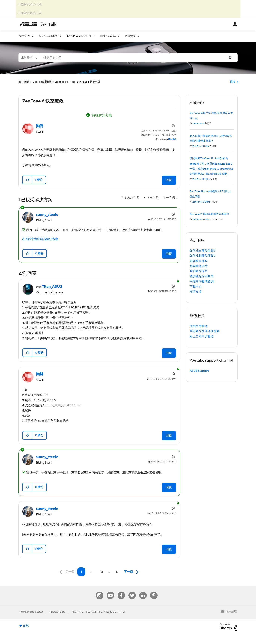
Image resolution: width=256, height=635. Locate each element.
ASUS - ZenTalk (38, 24)
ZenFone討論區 (42, 82)
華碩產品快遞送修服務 (205, 331)
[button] (27, 180)
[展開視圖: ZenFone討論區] (60, 36)
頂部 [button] (26, 626)
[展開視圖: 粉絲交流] (138, 36)
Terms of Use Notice (31, 612)
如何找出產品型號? (202, 251)
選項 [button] (232, 82)
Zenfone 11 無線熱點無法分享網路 (209, 214)
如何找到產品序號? (202, 256)
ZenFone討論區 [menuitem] (48, 36)
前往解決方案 (102, 115)
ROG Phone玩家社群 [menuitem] (78, 36)
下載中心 (196, 287)
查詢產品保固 (199, 271)
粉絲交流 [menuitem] (130, 36)
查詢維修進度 (199, 266)
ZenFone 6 (61, 82)
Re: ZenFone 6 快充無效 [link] (86, 82)
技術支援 (196, 292)
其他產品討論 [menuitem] (108, 36)
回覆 (169, 180)
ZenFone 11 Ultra (200, 146)
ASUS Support (199, 371)
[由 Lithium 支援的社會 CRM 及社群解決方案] (228, 627)
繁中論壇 (23, 82)
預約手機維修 (199, 326)
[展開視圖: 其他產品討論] (119, 36)
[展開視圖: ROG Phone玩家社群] (94, 36)
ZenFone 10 (198, 123)
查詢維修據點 (199, 261)
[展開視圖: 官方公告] (32, 36)
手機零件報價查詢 (202, 281)
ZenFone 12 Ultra (201, 179)
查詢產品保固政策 (202, 276)
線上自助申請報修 (202, 336)
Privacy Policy (57, 612)
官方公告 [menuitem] (24, 36)
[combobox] (139, 57)
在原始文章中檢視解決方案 (40, 239)
